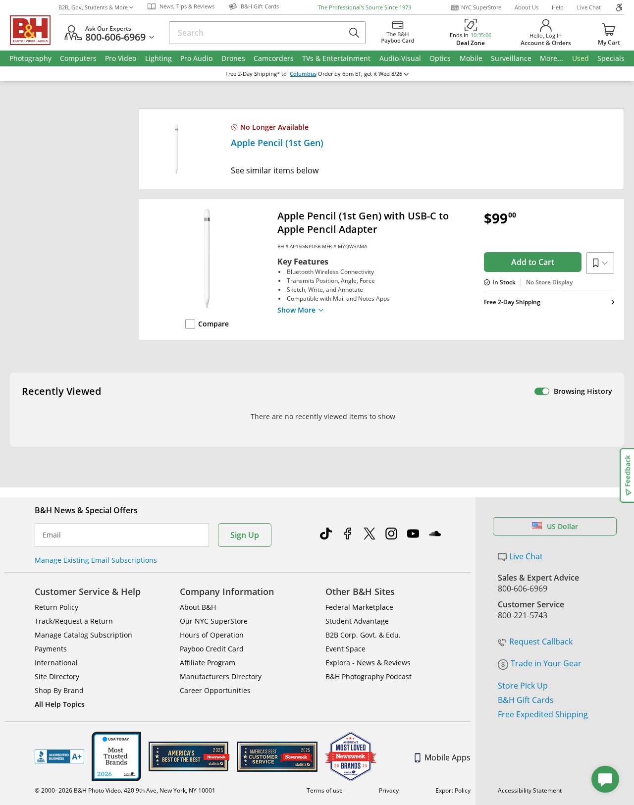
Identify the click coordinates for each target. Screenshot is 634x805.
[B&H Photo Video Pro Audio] (34, 30)
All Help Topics (60, 704)
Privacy (389, 790)
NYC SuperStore (481, 7)
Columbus (303, 73)
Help (558, 7)
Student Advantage (357, 621)
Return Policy (56, 607)
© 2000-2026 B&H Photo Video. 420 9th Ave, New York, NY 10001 (125, 790)
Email (52, 535)
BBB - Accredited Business (59, 756)
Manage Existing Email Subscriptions (96, 560)
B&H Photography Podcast (368, 676)
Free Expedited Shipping (543, 714)
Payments (51, 648)
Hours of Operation (212, 635)
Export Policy (453, 790)
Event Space (345, 648)
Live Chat (589, 7)
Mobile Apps (447, 757)
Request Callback (541, 641)
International (56, 662)
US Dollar (562, 526)
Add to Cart (532, 262)
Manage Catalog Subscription (83, 635)
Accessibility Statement (530, 790)
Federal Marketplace (359, 607)
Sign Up (244, 535)
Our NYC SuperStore (214, 621)
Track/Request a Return (74, 621)
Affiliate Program (207, 662)
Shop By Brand (59, 690)
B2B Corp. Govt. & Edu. (363, 635)
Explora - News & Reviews (368, 662)
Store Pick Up (523, 685)
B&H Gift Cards (526, 700)
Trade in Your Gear (546, 663)
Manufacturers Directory (221, 676)
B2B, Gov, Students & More (93, 7)
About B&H (198, 607)
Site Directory (57, 676)
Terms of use (325, 790)
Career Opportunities (215, 690)
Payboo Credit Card (212, 648)
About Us (526, 7)
